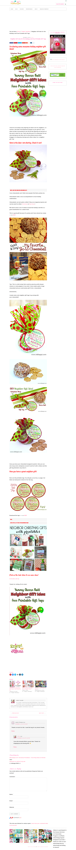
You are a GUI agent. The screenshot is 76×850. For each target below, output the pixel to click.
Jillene (18, 736)
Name (11, 794)
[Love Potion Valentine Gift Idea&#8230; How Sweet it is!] (15, 684)
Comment (12, 776)
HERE (14, 215)
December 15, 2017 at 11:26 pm (23, 738)
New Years (32, 204)
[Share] (27, 42)
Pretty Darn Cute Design (43, 846)
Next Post (41, 713)
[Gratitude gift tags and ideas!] (41, 684)
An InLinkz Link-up (14, 578)
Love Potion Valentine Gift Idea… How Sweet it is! (15, 689)
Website (12, 807)
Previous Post (15, 713)
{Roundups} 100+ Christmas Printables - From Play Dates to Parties (27, 757)
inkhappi (18, 3)
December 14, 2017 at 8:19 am (21, 724)
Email (11, 800)
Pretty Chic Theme (32, 846)
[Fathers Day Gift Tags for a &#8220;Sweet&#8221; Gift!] (28, 684)
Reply (13, 731)
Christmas (24, 204)
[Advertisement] (38, 20)
